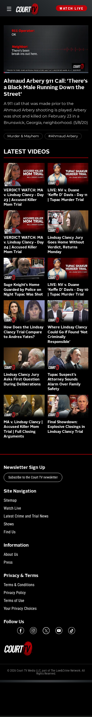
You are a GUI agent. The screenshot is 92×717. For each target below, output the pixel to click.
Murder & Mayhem (23, 136)
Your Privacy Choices (20, 608)
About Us (11, 554)
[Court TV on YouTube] (58, 630)
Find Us (9, 532)
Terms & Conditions (19, 584)
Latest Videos (27, 152)
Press (8, 562)
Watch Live (71, 8)
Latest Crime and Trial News (26, 516)
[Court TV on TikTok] (71, 630)
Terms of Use (14, 600)
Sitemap (10, 500)
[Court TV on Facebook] (20, 630)
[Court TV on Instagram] (33, 630)
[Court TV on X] (46, 630)
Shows (9, 524)
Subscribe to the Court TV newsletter (33, 477)
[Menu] (8, 8)
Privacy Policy (15, 592)
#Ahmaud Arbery (63, 136)
